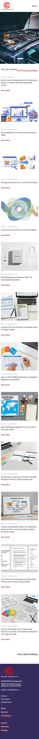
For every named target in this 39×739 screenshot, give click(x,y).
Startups (4, 730)
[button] (27, 655)
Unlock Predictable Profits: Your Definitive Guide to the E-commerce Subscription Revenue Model (19, 529)
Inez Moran (10, 77)
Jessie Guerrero (12, 129)
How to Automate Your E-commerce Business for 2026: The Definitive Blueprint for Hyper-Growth (19, 631)
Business (4, 712)
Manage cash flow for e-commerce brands (19, 182)
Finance (3, 77)
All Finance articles (28, 71)
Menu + (35, 6)
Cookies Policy (6, 702)
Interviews (5, 726)
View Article (5, 90)
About (3, 708)
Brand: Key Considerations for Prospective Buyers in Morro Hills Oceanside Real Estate (19, 82)
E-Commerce (6, 716)
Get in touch (5, 699)
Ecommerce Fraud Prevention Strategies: (19, 230)
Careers (4, 696)
